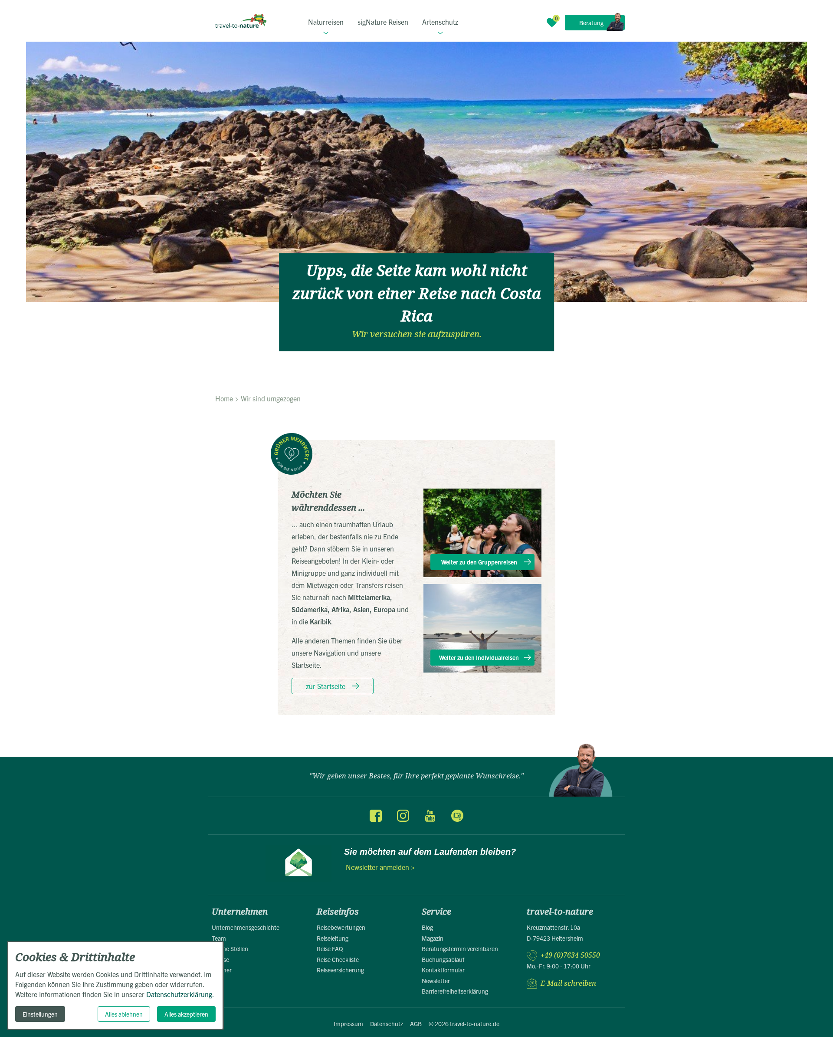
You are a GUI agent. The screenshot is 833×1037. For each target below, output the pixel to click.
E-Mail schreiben (568, 983)
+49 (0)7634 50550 (570, 955)
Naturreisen (326, 21)
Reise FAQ (330, 948)
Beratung (591, 22)
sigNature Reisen (382, 21)
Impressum (348, 1023)
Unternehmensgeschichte (245, 927)
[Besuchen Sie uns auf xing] (457, 815)
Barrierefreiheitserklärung (455, 991)
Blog (427, 927)
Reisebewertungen (341, 927)
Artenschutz (440, 21)
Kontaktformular (443, 970)
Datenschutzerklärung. (180, 994)
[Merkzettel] (552, 22)
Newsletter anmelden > (380, 867)
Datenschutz (386, 1023)
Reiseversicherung (340, 970)
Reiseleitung (332, 938)
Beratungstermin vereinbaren (460, 948)
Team (219, 938)
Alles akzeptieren (186, 1014)
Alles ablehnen (124, 1014)
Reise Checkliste (338, 959)
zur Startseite (325, 686)
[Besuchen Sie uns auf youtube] (430, 815)
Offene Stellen (230, 948)
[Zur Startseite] (240, 21)
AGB (416, 1023)
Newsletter (436, 980)
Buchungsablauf (443, 959)
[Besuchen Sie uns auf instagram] (403, 815)
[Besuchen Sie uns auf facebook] (375, 815)
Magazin (432, 938)
